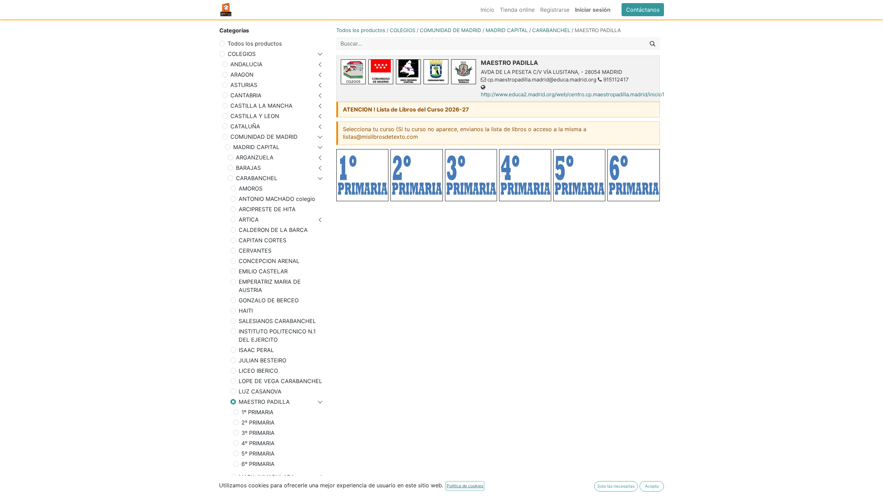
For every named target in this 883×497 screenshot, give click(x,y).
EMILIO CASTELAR (263, 271)
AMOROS (250, 188)
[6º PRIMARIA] (633, 175)
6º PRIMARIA (258, 463)
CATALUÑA (245, 126)
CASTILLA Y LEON (254, 116)
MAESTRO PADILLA (264, 401)
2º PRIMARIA (258, 422)
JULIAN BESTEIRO (262, 360)
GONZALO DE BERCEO (269, 300)
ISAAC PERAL (256, 350)
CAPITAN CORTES (262, 240)
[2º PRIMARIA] (416, 175)
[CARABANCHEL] (436, 71)
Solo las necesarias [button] (616, 486)
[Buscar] (652, 43)
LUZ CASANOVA (260, 391)
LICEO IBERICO (258, 370)
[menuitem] (487, 10)
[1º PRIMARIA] (362, 175)
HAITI (246, 310)
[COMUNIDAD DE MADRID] (380, 71)
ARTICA (249, 219)
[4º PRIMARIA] (525, 175)
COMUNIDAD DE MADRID (264, 136)
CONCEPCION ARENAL (269, 260)
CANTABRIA (245, 95)
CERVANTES (255, 250)
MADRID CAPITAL (256, 147)
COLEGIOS (242, 53)
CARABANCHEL (256, 178)
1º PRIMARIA (257, 412)
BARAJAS (248, 167)
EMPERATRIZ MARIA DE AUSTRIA (270, 285)
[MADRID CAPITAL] (408, 71)
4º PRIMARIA (258, 443)
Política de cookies (465, 485)
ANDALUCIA (246, 64)
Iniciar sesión (593, 9)
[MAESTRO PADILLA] (463, 71)
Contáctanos (642, 9)
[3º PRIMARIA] (471, 175)
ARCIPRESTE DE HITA (267, 209)
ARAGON (242, 74)
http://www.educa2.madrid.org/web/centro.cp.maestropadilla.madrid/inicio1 (572, 94)
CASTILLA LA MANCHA (261, 105)
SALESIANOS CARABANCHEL (277, 321)
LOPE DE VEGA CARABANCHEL (280, 381)
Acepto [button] (652, 486)
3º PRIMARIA (258, 432)
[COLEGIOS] (353, 71)
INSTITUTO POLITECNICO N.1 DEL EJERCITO (277, 335)
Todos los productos (255, 43)
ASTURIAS (243, 84)
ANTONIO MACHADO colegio (277, 198)
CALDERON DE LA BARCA (273, 229)
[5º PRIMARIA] (579, 175)
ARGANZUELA (255, 157)
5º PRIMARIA (258, 453)
